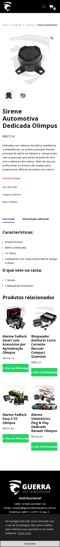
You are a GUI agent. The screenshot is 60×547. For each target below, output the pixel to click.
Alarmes (29, 24)
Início (5, 24)
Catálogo (17, 24)
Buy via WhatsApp (17, 368)
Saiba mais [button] (24, 533)
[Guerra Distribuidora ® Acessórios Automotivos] (7, 7)
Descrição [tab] (8, 218)
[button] (52, 38)
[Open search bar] (44, 6)
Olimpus (14, 201)
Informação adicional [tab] (35, 218)
